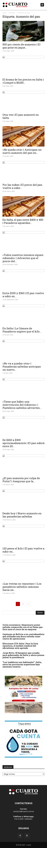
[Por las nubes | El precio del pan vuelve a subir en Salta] (23, 171)
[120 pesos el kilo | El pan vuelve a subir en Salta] (23, 535)
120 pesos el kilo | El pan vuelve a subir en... (23, 550)
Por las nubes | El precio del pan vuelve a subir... (22, 186)
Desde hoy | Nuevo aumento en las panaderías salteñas (22, 515)
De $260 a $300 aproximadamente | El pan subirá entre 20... (23, 443)
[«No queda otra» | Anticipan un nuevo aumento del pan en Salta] (23, 136)
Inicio (4, 13)
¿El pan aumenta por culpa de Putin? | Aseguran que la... (21, 479)
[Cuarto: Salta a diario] (17, 4)
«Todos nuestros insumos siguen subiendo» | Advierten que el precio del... (23, 258)
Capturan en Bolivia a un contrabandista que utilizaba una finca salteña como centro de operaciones (23, 636)
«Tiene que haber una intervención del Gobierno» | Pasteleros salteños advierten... (22, 405)
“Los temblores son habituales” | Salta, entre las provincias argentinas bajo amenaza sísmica (22, 664)
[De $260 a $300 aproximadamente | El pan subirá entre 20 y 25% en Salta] (23, 426)
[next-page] (28, 604)
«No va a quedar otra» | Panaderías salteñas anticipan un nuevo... (22, 366)
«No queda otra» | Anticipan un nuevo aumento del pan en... (22, 151)
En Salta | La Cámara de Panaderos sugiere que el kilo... (22, 330)
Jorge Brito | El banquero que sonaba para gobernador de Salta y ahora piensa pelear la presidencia (23, 655)
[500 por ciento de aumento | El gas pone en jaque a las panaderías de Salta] (23, 31)
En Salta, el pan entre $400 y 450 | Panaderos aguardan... (23, 221)
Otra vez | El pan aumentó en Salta (21, 116)
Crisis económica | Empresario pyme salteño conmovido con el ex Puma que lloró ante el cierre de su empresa (23, 627)
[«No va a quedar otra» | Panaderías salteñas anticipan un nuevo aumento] (23, 350)
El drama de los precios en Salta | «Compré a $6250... (23, 81)
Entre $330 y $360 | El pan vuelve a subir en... (23, 294)
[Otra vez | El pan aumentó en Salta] (23, 101)
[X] (26, 835)
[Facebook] (20, 835)
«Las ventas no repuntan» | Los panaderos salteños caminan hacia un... (22, 587)
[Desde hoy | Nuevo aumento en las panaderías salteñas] (23, 500)
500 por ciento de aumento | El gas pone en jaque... (21, 46)
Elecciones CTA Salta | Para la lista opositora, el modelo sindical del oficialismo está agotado (20, 645)
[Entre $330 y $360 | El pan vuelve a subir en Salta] (23, 279)
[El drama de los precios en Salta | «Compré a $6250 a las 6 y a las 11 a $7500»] (23, 66)
